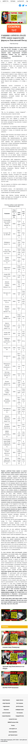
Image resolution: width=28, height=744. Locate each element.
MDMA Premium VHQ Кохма (13, 724)
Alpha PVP (20, 1)
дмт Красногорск (12, 735)
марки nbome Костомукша (19, 701)
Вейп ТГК (5, 1)
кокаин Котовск (13, 719)
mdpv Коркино (6, 700)
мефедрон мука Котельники (20, 711)
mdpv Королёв (6, 703)
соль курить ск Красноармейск (13, 730)
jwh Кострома (19, 706)
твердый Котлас (20, 716)
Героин (12, 1)
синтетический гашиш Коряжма (6, 714)
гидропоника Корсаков (6, 708)
